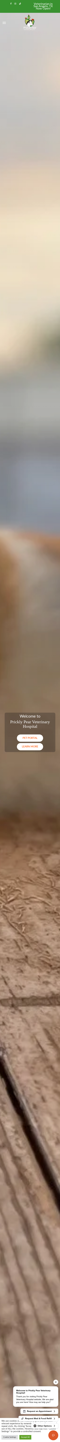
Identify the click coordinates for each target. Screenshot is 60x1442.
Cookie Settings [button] (9, 1437)
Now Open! (43, 8)
